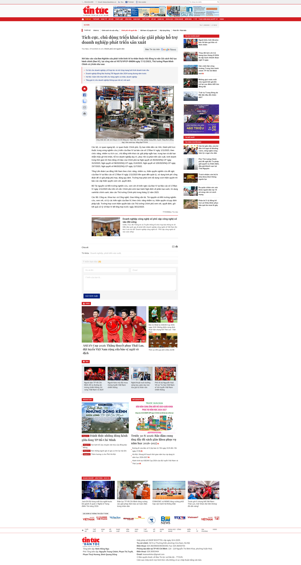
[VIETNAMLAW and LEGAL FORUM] (120, 519)
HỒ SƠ (153, 19)
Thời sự (88, 19)
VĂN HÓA (128, 19)
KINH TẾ (104, 19)
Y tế (195, 19)
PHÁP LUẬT (119, 19)
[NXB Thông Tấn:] (145, 520)
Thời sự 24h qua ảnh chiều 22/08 (161, 350)
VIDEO (222, 19)
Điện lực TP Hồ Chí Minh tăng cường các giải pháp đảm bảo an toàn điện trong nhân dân (132, 503)
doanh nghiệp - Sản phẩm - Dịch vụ (96, 478)
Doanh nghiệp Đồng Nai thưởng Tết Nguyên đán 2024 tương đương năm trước (116, 73)
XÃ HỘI (111, 19)
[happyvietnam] (131, 517)
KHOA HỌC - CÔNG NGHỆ (174, 19)
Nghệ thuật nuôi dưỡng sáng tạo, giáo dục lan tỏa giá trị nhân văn (140, 385)
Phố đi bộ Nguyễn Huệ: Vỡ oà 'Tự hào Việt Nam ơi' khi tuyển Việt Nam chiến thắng (164, 386)
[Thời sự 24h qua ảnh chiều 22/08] (163, 340)
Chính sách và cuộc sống (110, 30)
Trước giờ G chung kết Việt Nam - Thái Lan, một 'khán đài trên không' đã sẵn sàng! (202, 503)
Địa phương (205, 530)
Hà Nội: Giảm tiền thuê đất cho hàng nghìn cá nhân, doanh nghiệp (111, 77)
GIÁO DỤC (136, 19)
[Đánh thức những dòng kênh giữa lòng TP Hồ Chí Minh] (105, 418)
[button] (175, 374)
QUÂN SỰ (161, 19)
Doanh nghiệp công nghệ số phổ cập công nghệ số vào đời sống (150, 220)
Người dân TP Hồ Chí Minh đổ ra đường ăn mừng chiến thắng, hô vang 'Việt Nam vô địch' (94, 386)
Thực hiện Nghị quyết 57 (208, 19)
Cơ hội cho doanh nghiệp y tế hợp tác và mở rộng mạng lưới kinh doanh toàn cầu (117, 70)
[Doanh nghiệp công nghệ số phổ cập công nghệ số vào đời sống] (106, 226)
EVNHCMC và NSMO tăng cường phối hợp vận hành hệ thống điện (168, 502)
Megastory (85, 436)
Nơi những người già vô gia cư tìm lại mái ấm (105, 451)
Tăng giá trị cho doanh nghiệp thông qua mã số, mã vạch (108, 80)
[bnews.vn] (158, 520)
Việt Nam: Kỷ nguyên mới (148, 30)
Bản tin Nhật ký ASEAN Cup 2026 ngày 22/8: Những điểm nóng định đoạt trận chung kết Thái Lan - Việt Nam (162, 328)
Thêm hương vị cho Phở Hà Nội (100, 454)
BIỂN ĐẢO (188, 19)
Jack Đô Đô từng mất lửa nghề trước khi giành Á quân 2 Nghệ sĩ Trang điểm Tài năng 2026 (97, 503)
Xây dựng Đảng (165, 30)
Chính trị (96, 30)
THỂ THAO (145, 19)
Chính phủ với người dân (129, 30)
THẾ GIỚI (96, 19)
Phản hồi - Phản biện (179, 30)
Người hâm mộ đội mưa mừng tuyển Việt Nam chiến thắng (118, 385)
